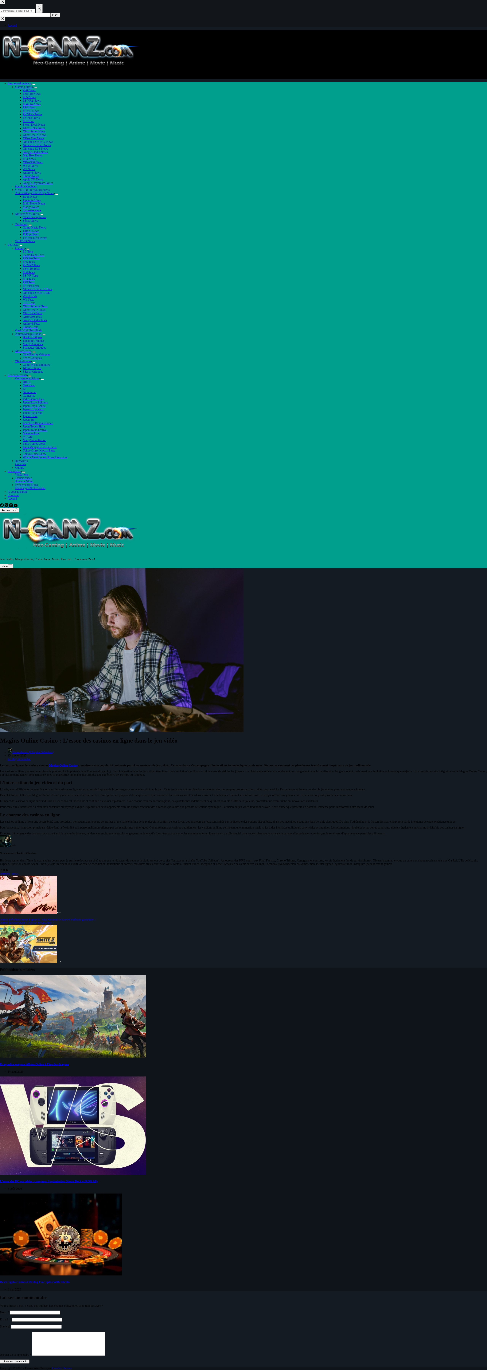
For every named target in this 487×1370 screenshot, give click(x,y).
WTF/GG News (25, 241)
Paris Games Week (34, 443)
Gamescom (29, 392)
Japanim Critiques (33, 340)
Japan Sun (29, 419)
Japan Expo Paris (33, 409)
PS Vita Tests (31, 285)
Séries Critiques (32, 357)
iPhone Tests (30, 327)
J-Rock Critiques (33, 371)
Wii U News (30, 165)
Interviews (21, 460)
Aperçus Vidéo (24, 481)
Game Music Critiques (36, 364)
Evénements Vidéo (26, 484)
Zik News (21, 224)
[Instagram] (11, 506)
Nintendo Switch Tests (36, 292)
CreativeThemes (62, 1368)
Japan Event (30, 416)
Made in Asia (31, 433)
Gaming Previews (26, 186)
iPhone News (31, 176)
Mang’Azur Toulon (34, 440)
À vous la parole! (18, 491)
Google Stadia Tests (35, 320)
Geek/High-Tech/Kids (28, 330)
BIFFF (27, 381)
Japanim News (32, 200)
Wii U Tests (30, 296)
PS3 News (29, 158)
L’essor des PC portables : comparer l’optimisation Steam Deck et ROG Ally (49, 1181)
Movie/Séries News (27, 213)
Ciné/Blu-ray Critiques (36, 354)
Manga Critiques (33, 344)
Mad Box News (32, 155)
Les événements (17, 375)
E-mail (5, 1319)
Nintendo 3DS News (35, 148)
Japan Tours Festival (35, 430)
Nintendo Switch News (37, 145)
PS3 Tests (29, 279)
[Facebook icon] (1, 870)
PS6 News (29, 90)
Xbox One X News (34, 134)
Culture (19, 467)
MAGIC (28, 436)
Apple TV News (33, 179)
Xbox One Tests (32, 313)
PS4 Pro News (32, 104)
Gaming (20, 248)
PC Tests (28, 251)
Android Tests (31, 323)
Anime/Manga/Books (28, 333)
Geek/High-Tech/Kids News (32, 189)
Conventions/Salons (27, 378)
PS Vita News (31, 117)
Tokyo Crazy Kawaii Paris (39, 450)
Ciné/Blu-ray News (34, 217)
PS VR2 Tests (31, 265)
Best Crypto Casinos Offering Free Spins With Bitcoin (35, 1282)
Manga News (31, 207)
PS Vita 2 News (32, 114)
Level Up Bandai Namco (38, 423)
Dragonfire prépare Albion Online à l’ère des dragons (34, 1064)
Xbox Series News (34, 131)
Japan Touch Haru (34, 426)
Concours (13, 495)
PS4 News (29, 107)
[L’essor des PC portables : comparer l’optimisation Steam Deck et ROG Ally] (73, 1173)
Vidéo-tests (22, 474)
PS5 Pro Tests (31, 258)
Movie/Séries (23, 351)
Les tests (13, 244)
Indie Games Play (33, 399)
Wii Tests (28, 299)
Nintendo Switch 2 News (38, 141)
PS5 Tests (29, 261)
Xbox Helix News (34, 128)
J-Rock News (31, 231)
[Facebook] (2, 506)
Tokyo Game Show (34, 454)
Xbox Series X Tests (35, 306)
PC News (28, 121)
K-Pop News (31, 234)
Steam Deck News (34, 124)
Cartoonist (29, 385)
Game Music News (34, 227)
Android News (32, 172)
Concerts (20, 464)
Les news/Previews (19, 83)
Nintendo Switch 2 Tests (37, 289)
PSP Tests (29, 282)
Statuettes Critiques (34, 347)
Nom (4, 1312)
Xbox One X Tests (34, 309)
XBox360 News (33, 162)
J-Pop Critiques (32, 368)
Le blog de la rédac (19, 758)
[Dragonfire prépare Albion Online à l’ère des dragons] (73, 1056)
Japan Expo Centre (34, 405)
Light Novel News (34, 203)
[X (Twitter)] (7, 506)
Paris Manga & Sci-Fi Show (40, 447)
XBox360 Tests (32, 316)
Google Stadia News (35, 152)
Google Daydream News (38, 182)
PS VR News (31, 110)
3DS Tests (29, 303)
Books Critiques (32, 337)
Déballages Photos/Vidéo (30, 488)
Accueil (12, 498)
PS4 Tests (29, 272)
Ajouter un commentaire (15, 1354)
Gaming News (24, 86)
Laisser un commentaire (15, 1361)
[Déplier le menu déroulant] (33, 84)
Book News (30, 196)
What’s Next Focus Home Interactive (45, 457)
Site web (5, 1326)
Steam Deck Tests (33, 255)
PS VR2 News (32, 100)
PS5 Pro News (32, 93)
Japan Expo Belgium (35, 402)
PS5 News (29, 97)
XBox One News (33, 138)
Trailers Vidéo (23, 478)
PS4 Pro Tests (31, 268)
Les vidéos (14, 471)
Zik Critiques (23, 361)
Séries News (30, 220)
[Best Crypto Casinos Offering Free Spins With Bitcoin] (61, 1274)
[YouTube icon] (7, 870)
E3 (24, 388)
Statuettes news (32, 210)
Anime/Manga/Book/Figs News (34, 193)
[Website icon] (4, 870)
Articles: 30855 (9, 873)
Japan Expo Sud (32, 412)
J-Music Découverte (35, 237)
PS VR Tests (30, 275)
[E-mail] (16, 506)
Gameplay (29, 395)
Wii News (29, 169)
